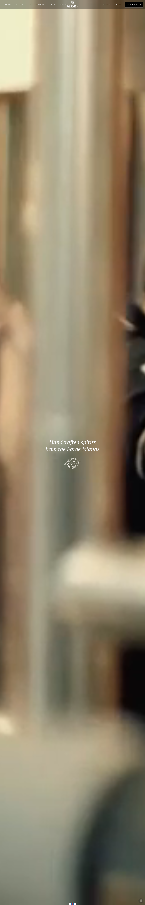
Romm (52, 5)
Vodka (19, 5)
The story (106, 4)
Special (63, 5)
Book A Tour (134, 5)
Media (119, 4)
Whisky (7, 5)
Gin (29, 5)
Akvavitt (40, 5)
